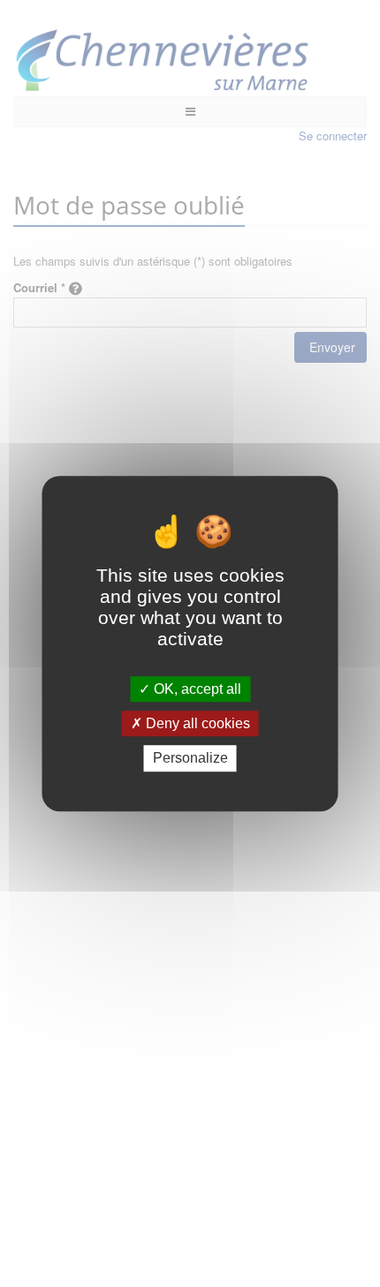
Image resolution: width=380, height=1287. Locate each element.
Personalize (190, 758)
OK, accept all (195, 688)
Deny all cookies (196, 723)
